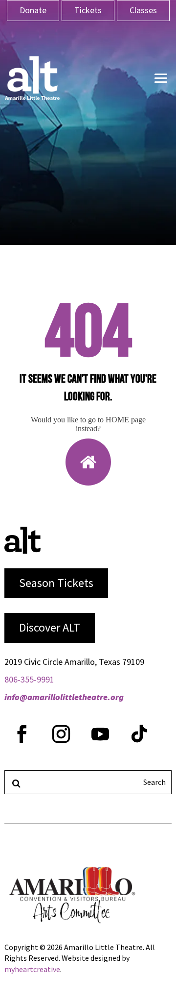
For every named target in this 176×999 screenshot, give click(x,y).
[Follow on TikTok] (139, 734)
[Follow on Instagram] (61, 734)
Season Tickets (56, 582)
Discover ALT (49, 627)
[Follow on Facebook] (22, 734)
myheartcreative (32, 969)
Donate (33, 10)
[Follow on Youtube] (100, 734)
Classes (143, 10)
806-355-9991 (29, 679)
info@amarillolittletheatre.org (64, 697)
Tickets (88, 10)
